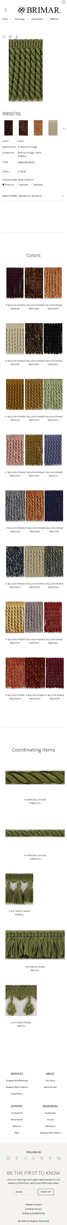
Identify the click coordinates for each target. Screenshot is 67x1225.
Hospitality (16, 1093)
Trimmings (20, 19)
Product (9, 184)
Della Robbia (37, 19)
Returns (17, 1126)
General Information (50, 1132)
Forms (50, 1119)
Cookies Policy (33, 1209)
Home (5, 19)
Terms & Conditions (33, 1213)
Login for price (26, 161)
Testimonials (50, 1087)
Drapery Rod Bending (17, 1080)
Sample (24, 184)
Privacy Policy (33, 1204)
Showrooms (17, 1119)
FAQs (16, 1132)
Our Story (50, 1080)
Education (50, 1126)
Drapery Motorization (17, 1087)
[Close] (63, 2)
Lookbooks (50, 1113)
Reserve (38, 184)
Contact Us (16, 1113)
